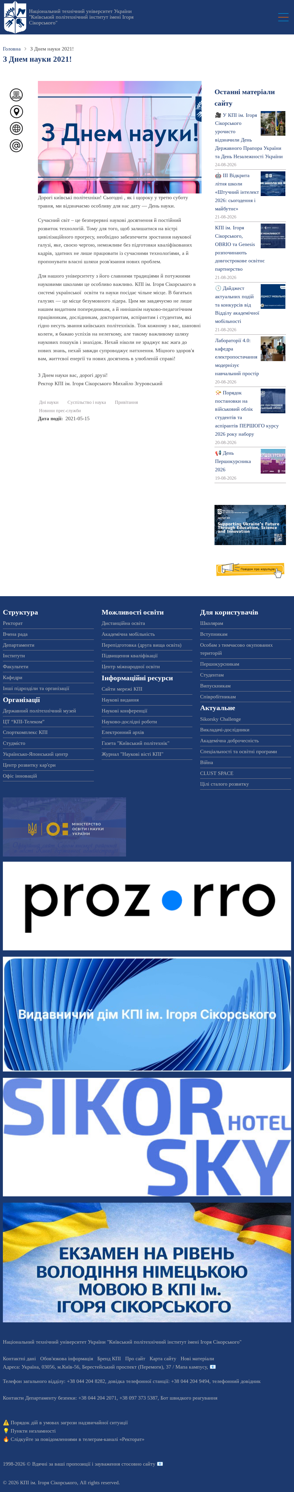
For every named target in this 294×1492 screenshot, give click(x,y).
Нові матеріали (197, 1358)
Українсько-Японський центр (35, 754)
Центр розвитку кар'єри (29, 765)
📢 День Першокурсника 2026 (233, 461)
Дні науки (49, 402)
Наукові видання (120, 700)
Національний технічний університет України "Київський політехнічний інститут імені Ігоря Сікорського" (81, 17)
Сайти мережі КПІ (122, 689)
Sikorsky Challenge (220, 719)
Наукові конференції (124, 711)
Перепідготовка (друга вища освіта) (141, 645)
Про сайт (135, 1358)
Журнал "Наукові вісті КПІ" (132, 754)
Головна (12, 49)
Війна (206, 762)
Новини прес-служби (60, 410)
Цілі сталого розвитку (224, 784)
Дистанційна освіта (123, 623)
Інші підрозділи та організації (36, 688)
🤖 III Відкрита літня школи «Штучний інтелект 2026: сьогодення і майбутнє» (237, 192)
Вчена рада (15, 634)
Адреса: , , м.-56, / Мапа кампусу (105, 1367)
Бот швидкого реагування (188, 1398)
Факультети (15, 666)
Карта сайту (163, 1358)
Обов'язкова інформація (66, 1358)
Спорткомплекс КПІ (25, 732)
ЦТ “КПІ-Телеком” (24, 721)
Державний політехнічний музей (39, 711)
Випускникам (215, 686)
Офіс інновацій (20, 776)
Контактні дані (19, 1358)
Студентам (212, 675)
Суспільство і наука (86, 402)
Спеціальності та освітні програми (238, 751)
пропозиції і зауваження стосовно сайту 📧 (114, 1464)
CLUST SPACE (216, 773)
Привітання (126, 402)
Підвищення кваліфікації (130, 655)
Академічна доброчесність (229, 740)
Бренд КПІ (109, 1358)
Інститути (14, 655)
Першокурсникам (219, 664)
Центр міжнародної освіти (131, 666)
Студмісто (14, 743)
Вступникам (213, 634)
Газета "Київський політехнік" (135, 743)
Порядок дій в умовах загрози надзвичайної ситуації (69, 1422)
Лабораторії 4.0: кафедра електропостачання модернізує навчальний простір (237, 357)
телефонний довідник (236, 1381)
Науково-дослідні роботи (129, 721)
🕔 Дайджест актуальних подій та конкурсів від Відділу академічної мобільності (237, 304)
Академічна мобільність (128, 634)
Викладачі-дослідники (224, 730)
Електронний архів (123, 732)
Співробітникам (218, 697)
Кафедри (12, 677)
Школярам (211, 623)
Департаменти (18, 645)
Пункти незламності (33, 1431)
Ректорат (13, 623)
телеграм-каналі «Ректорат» (113, 1439)
